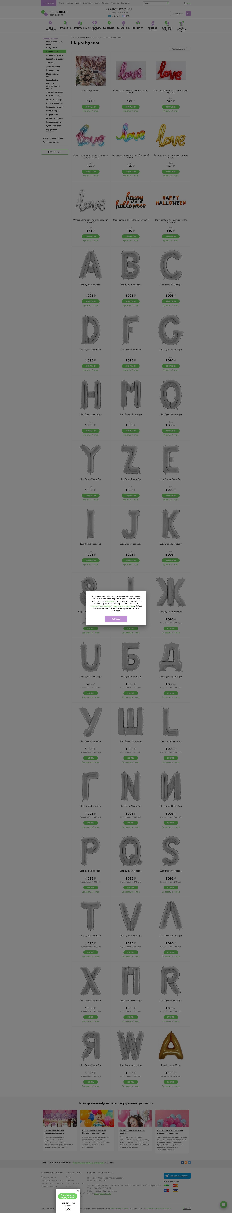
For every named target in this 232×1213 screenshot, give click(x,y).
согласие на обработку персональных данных (112, 606)
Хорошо (116, 619)
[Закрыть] (78, 1191)
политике (109, 601)
